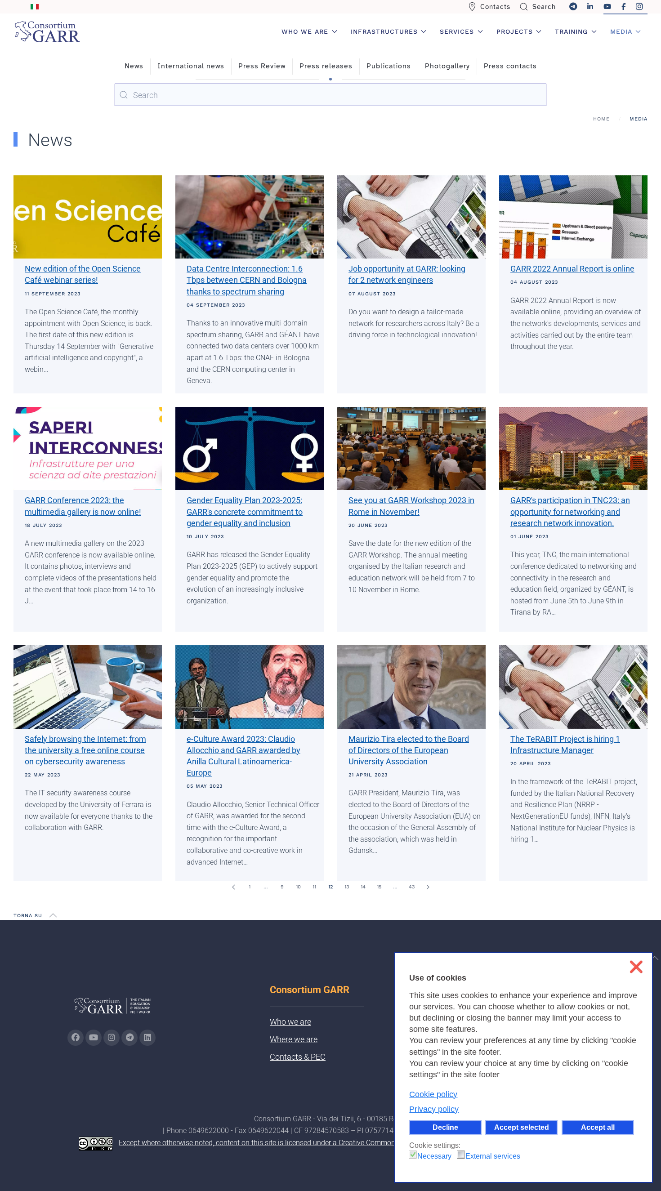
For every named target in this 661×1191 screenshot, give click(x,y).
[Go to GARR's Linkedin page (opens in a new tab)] (147, 1038)
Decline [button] (445, 1127)
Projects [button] (514, 31)
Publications (388, 66)
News (134, 66)
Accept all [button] (598, 1127)
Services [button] (457, 31)
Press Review (262, 66)
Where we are (293, 1039)
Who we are (290, 1021)
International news (190, 66)
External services (492, 1156)
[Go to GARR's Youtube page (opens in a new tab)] (93, 1038)
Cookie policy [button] (433, 1094)
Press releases (326, 66)
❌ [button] (636, 967)
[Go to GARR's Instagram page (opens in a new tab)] (75, 1038)
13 (346, 887)
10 (298, 887)
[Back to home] (47, 31)
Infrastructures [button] (384, 31)
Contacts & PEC (298, 1057)
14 (363, 887)
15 (379, 887)
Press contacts (510, 66)
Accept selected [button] (521, 1127)
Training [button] (571, 31)
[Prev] (233, 887)
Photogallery (447, 66)
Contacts (495, 7)
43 (412, 887)
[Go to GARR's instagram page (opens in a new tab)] (111, 1038)
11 (314, 887)
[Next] (427, 887)
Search (544, 7)
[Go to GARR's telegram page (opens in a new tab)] (129, 1038)
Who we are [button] (304, 31)
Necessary (434, 1156)
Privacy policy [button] (434, 1109)
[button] (53, 915)
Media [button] (621, 31)
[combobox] (330, 95)
